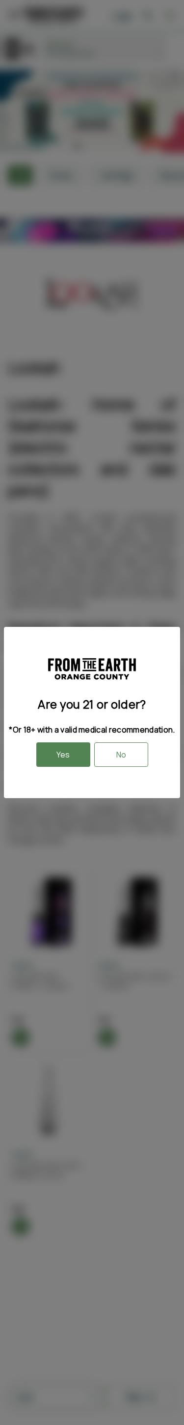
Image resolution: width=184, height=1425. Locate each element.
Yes (63, 754)
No (121, 754)
